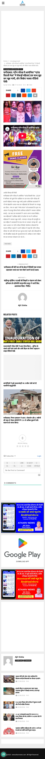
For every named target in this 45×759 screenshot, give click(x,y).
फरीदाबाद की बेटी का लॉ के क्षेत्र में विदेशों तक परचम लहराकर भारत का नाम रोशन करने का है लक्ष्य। (22, 269)
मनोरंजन (20, 69)
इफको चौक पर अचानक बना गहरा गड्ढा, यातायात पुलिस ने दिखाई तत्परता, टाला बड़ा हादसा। (27, 690)
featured (8, 243)
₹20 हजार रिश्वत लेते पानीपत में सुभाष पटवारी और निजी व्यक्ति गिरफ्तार (28, 703)
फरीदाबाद (15, 69)
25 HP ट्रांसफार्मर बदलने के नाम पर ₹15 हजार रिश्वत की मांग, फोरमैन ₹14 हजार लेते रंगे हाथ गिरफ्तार (28, 716)
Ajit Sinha (8, 85)
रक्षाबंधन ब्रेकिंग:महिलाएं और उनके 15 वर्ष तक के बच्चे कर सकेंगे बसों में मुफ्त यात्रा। (28, 729)
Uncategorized (8, 69)
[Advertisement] (22, 36)
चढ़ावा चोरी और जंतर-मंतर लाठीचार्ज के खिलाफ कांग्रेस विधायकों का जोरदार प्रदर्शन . (28, 677)
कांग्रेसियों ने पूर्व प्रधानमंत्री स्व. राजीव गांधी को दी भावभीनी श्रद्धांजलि (20, 384)
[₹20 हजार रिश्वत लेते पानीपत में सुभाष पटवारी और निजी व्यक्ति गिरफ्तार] (8, 705)
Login (39, 456)
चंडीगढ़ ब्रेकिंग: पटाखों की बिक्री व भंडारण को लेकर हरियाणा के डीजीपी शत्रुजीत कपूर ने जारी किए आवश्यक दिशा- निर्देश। (22, 283)
